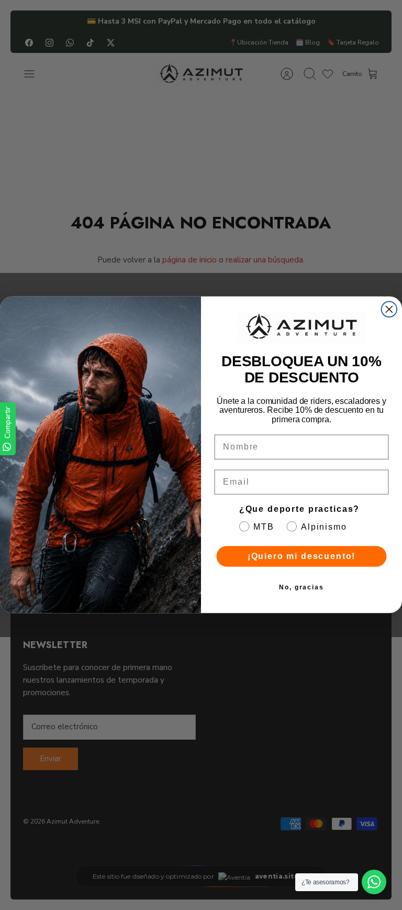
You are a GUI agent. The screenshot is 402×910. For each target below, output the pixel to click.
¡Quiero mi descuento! (302, 556)
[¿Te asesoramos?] (374, 882)
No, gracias (301, 587)
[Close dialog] (389, 309)
